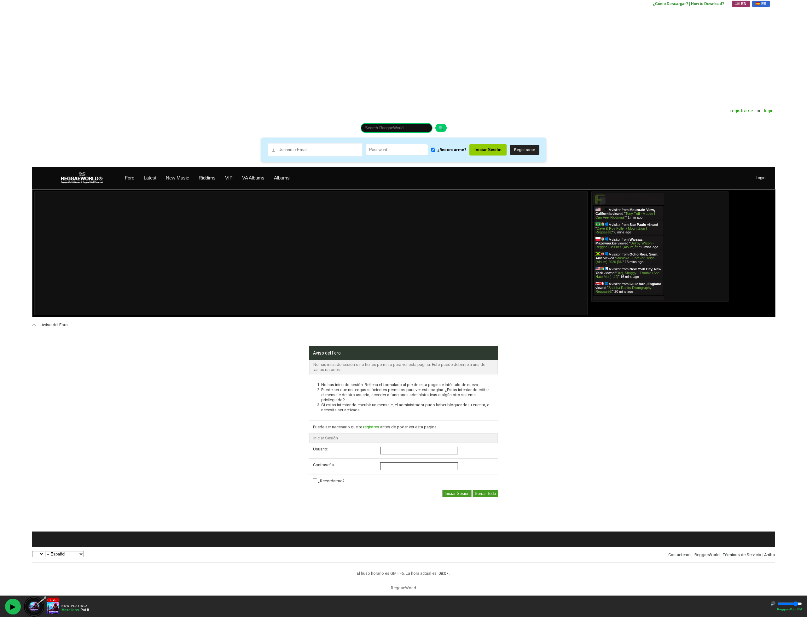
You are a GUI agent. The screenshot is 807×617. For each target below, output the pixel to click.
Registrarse (741, 110)
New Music (177, 177)
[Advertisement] (221, 52)
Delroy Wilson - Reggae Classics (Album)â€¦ (624, 245)
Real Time (627, 297)
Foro (129, 177)
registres (371, 427)
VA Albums (253, 177)
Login (769, 110)
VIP (229, 177)
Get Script (609, 297)
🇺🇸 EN (741, 4)
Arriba (769, 554)
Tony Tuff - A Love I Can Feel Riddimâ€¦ (625, 215)
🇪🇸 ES (761, 4)
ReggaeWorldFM (789, 609)
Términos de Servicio (742, 554)
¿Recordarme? (451, 149)
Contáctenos (680, 554)
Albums (282, 177)
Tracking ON (646, 297)
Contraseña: (324, 464)
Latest (150, 177)
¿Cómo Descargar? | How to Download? (688, 4)
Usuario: (320, 449)
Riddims (207, 177)
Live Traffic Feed (628, 199)
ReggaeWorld (707, 554)
